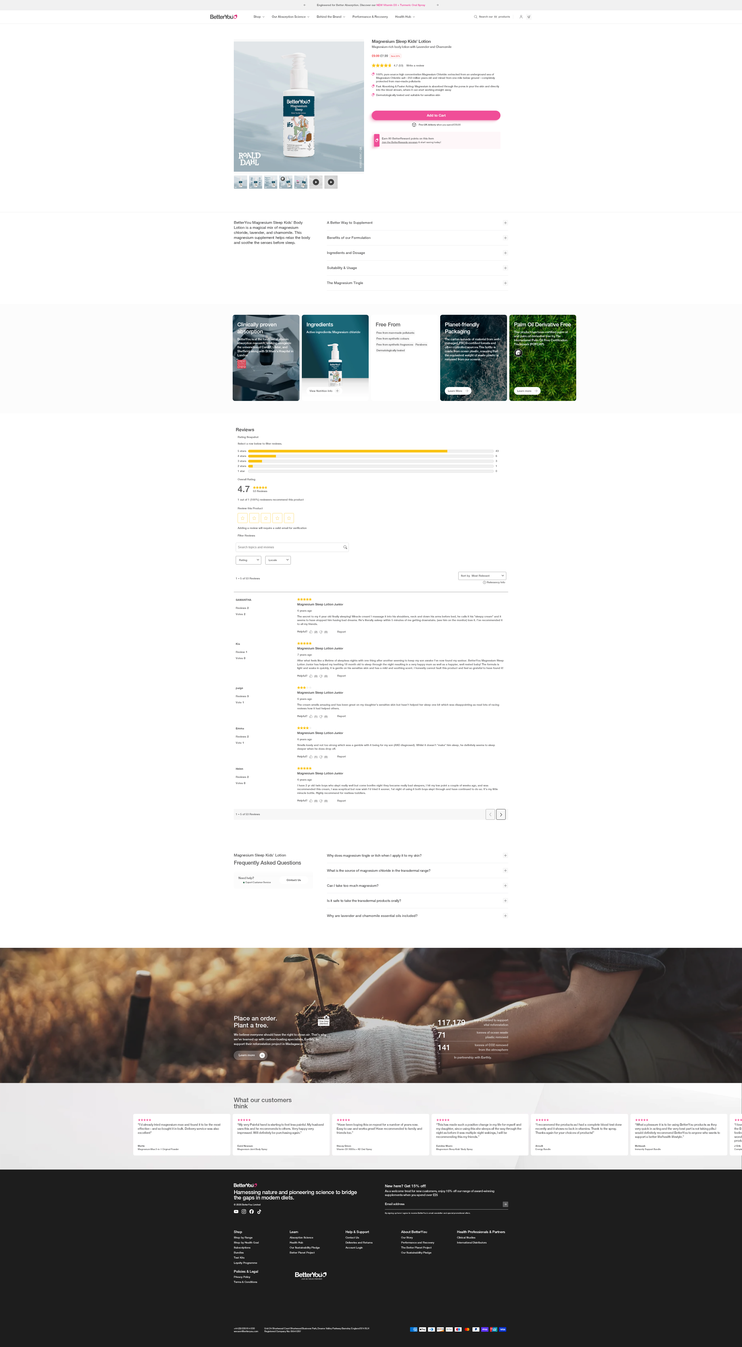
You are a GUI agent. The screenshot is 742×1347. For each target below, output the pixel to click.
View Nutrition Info (321, 390)
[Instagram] (244, 1211)
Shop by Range (243, 1237)
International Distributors (472, 1242)
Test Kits (239, 1257)
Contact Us (294, 880)
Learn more (524, 390)
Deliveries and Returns (359, 1242)
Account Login (354, 1247)
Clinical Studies (466, 1237)
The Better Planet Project (416, 1247)
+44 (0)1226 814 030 (244, 1328)
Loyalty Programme (245, 1262)
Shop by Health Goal (246, 1242)
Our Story (407, 1237)
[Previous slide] (304, 5)
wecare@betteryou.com (246, 1331)
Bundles (239, 1252)
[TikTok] (259, 1211)
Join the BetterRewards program (400, 142)
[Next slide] (437, 5)
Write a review (415, 65)
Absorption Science (301, 1237)
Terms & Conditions (245, 1281)
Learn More (455, 390)
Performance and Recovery (417, 1242)
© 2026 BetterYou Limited (247, 1204)
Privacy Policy (242, 1276)
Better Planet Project (302, 1252)
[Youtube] (236, 1211)
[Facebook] (251, 1211)
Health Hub (296, 1242)
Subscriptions (242, 1247)
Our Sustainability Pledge (305, 1247)
